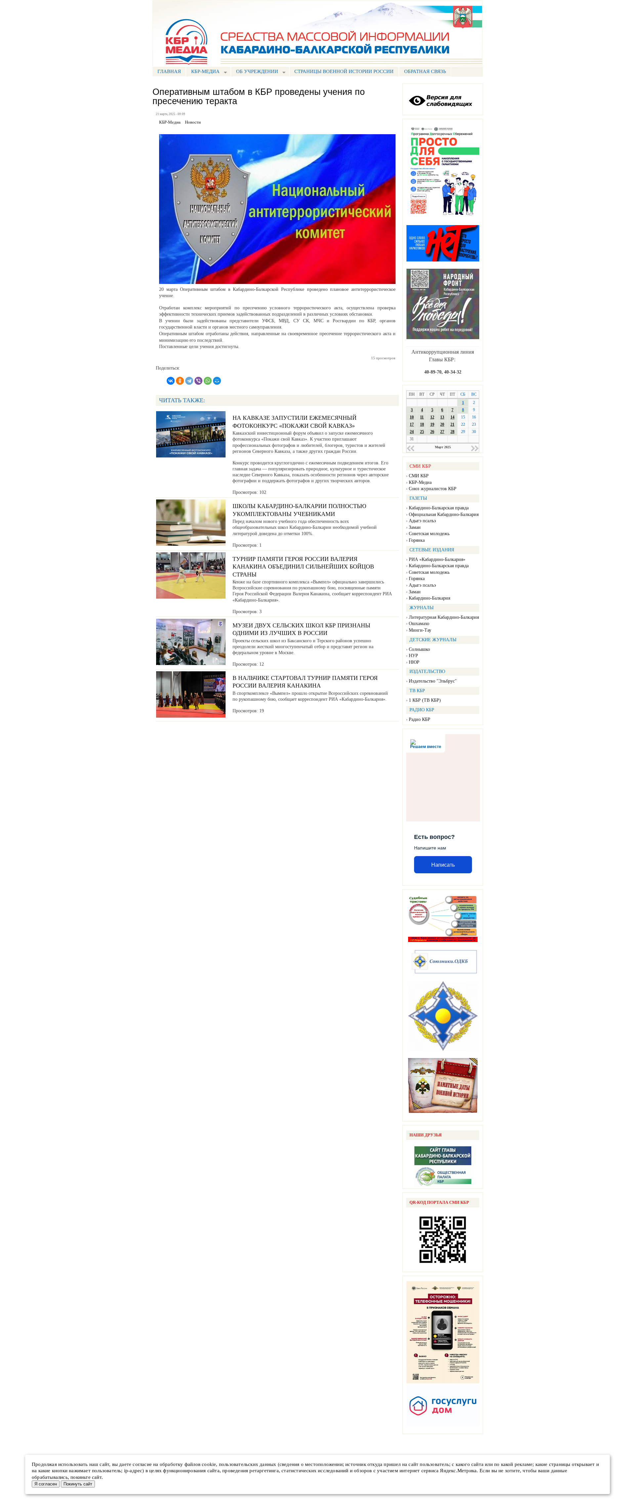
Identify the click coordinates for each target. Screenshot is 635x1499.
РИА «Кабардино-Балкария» (437, 559)
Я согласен (45, 1483)
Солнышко (419, 649)
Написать (443, 865)
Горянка (417, 540)
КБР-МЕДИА (203, 72)
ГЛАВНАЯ (169, 71)
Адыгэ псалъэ (422, 520)
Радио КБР (419, 719)
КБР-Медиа (420, 482)
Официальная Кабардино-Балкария (444, 514)
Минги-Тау (420, 630)
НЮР (414, 662)
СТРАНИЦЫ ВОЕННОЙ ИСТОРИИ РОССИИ (344, 71)
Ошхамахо (419, 623)
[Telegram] (189, 381)
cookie (209, 1464)
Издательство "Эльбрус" (433, 681)
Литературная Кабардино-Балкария (444, 617)
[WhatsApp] (208, 381)
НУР (413, 655)
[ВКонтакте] (171, 381)
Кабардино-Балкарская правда (439, 507)
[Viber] (198, 381)
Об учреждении (254, 72)
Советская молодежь (429, 533)
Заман (415, 527)
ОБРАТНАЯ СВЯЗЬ (425, 71)
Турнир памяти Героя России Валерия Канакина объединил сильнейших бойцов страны (303, 567)
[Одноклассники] (180, 381)
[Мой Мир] (217, 381)
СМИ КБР (419, 475)
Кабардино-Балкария (429, 598)
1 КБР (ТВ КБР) (425, 700)
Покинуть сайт (78, 1483)
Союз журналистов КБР (432, 488)
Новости (193, 122)
